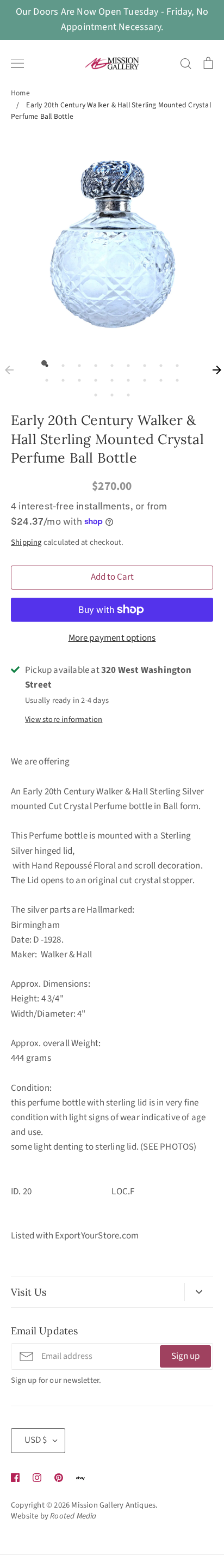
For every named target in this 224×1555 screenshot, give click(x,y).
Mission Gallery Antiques (113, 1505)
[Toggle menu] (17, 63)
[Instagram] (37, 1478)
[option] (112, 240)
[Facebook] (15, 1478)
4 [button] (93, 363)
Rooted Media (73, 1516)
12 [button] (76, 377)
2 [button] (60, 363)
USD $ (35, 1440)
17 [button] (158, 377)
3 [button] (76, 363)
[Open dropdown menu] (198, 1292)
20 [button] (109, 392)
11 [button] (60, 377)
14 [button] (109, 377)
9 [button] (174, 363)
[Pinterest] (59, 1478)
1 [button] (44, 363)
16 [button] (142, 377)
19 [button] (93, 392)
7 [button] (142, 363)
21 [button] (125, 392)
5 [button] (109, 363)
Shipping (26, 542)
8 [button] (158, 363)
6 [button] (125, 363)
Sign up (185, 1356)
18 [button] (174, 377)
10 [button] (44, 377)
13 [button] (93, 377)
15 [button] (125, 377)
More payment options (112, 638)
